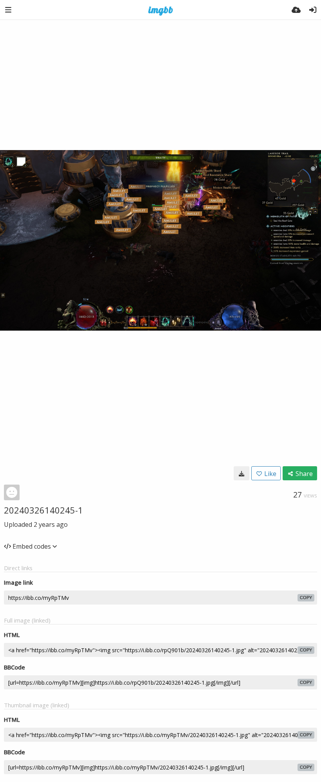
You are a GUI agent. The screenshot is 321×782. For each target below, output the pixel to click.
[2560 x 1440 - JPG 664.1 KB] (241, 473)
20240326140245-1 (43, 510)
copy (306, 597)
